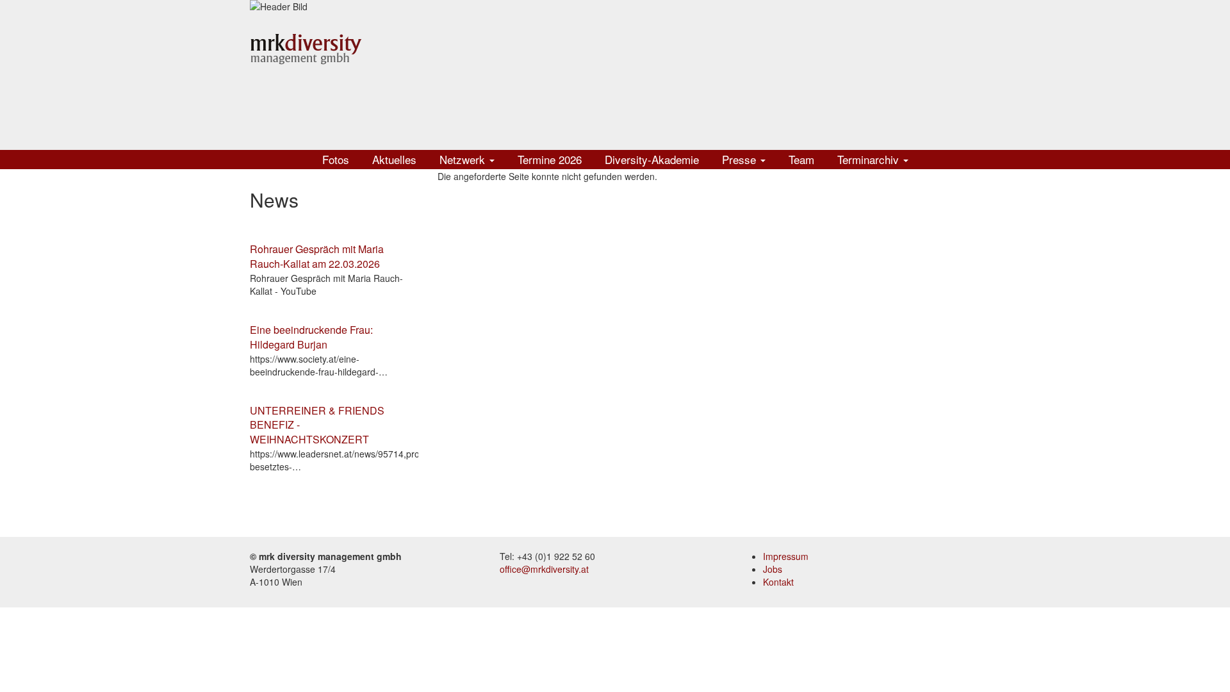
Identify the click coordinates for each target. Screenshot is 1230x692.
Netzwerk (463, 159)
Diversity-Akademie (652, 159)
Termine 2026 (550, 159)
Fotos (335, 159)
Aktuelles (394, 159)
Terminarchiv (869, 159)
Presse (740, 159)
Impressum (785, 556)
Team (801, 159)
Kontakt (778, 581)
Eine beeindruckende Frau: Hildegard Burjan (311, 337)
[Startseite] (306, 48)
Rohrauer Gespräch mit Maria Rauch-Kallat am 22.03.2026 (317, 256)
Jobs (772, 569)
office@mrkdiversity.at (544, 569)
